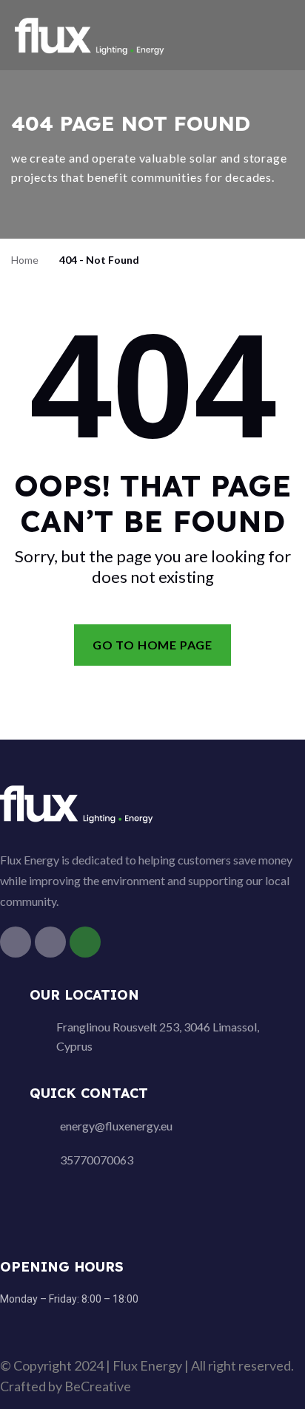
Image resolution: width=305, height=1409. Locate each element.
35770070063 (96, 1160)
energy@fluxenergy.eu (116, 1126)
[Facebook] (15, 942)
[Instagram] (50, 942)
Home (24, 259)
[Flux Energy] (91, 33)
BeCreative (97, 1386)
